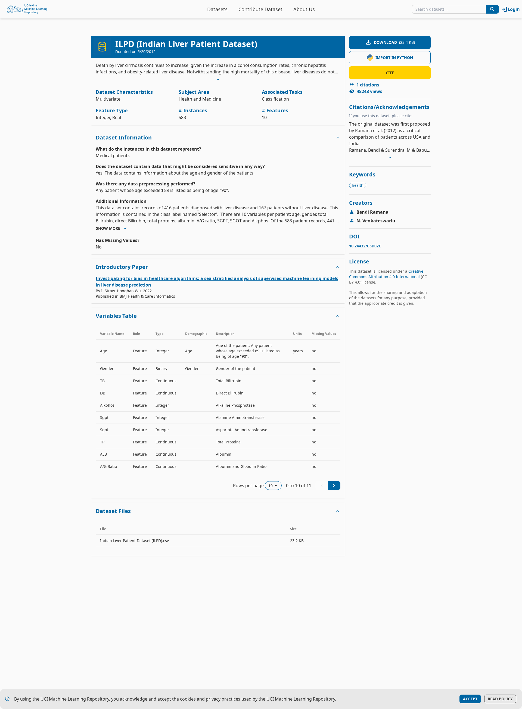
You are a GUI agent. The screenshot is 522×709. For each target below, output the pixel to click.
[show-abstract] (218, 79)
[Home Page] (27, 9)
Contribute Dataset (260, 9)
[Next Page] (334, 485)
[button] (218, 137)
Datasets (217, 9)
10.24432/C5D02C (365, 245)
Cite (390, 72)
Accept (470, 698)
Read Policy (500, 698)
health (357, 185)
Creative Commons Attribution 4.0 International (386, 274)
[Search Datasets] (492, 9)
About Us (304, 9)
